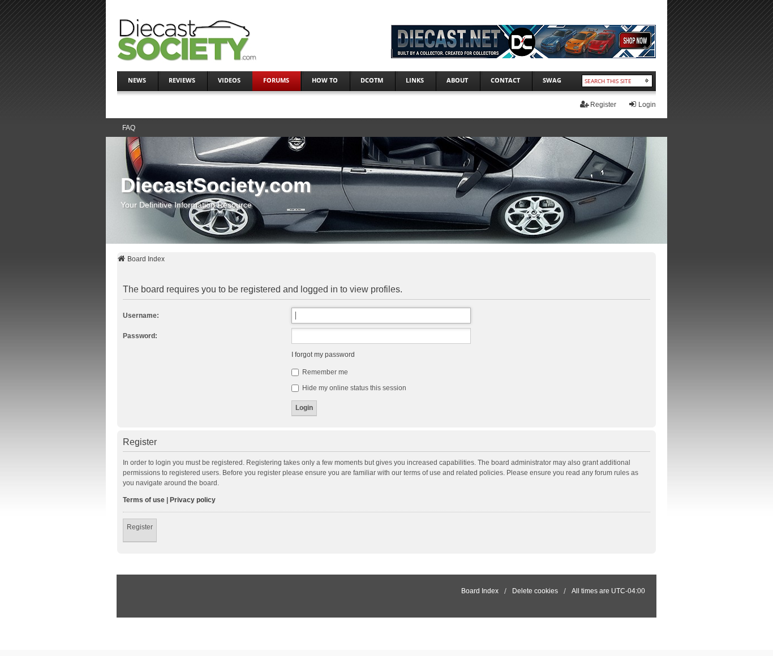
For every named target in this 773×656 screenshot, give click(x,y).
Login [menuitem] (647, 105)
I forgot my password (323, 355)
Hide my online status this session (353, 388)
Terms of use (144, 500)
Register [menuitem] (603, 105)
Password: (140, 336)
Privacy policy (193, 500)
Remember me (324, 372)
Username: (141, 316)
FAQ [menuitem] (128, 128)
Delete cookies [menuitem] (535, 591)
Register (140, 527)
